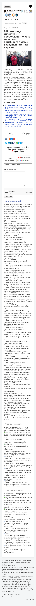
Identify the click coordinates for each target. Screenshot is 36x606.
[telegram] (22, 143)
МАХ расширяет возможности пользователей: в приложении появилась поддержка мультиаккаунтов (15, 212)
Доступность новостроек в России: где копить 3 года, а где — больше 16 (18, 256)
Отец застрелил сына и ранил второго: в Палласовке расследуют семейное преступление (17, 284)
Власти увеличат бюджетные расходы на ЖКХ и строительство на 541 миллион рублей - (18, 124)
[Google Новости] (24, 160)
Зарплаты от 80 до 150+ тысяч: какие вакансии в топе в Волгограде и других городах (17, 343)
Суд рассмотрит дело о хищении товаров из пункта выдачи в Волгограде (17, 261)
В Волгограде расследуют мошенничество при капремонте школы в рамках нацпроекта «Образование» (18, 369)
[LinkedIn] (9, 143)
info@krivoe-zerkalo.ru (13, 594)
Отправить (8, 196)
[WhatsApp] (17, 143)
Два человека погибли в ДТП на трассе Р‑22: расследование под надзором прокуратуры (17, 228)
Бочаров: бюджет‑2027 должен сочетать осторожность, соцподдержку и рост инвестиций (16, 405)
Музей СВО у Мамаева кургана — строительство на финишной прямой (17, 417)
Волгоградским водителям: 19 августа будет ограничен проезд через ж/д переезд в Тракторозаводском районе (17, 278)
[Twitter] (6, 143)
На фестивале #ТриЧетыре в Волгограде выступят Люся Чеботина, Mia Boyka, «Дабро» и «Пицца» (18, 311)
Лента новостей (13, 201)
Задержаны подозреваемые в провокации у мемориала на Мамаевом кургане (15, 240)
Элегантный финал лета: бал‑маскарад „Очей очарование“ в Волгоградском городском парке (17, 251)
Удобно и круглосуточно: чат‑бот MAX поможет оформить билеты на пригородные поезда (17, 266)
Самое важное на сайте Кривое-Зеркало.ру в (18, 148)
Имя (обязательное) (10, 169)
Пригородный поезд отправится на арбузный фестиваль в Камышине (16, 348)
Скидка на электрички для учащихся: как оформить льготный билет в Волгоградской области (18, 246)
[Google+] (14, 139)
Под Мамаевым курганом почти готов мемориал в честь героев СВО (18, 306)
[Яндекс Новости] (24, 157)
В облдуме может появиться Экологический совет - (18, 120)
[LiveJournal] (11, 143)
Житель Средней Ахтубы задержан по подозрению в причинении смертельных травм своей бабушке (17, 317)
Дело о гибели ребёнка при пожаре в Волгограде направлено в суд (17, 218)
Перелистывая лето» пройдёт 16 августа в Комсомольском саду (16, 337)
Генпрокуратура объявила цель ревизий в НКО (18, 499)
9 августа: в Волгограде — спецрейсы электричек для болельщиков (17, 395)
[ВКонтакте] (6, 139)
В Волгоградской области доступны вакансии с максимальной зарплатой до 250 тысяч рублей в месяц (17, 533)
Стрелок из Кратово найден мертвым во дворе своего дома (18, 522)
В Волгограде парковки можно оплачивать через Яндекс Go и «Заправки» (17, 374)
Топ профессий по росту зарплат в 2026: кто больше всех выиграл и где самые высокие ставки (17, 400)
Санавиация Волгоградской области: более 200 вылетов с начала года (14, 329)
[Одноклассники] (9, 139)
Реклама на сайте (8, 597)
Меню (7, 6)
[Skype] (19, 143)
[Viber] (14, 143)
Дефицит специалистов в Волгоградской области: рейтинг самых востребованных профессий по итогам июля (17, 295)
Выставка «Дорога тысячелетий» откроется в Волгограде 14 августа (17, 353)
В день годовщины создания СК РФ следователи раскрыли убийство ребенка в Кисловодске (17, 546)
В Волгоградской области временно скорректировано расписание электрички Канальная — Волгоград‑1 (18, 206)
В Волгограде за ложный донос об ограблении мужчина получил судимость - (18, 110)
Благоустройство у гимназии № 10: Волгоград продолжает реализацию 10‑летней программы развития (17, 411)
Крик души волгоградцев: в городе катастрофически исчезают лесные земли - (18, 115)
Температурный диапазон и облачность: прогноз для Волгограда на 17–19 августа (18, 301)
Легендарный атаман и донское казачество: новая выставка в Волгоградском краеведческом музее (17, 289)
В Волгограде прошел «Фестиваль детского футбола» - (18, 106)
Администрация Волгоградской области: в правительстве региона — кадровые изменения (17, 272)
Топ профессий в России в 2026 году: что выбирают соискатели (17, 333)
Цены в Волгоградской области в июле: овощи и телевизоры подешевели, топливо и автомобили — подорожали (17, 234)
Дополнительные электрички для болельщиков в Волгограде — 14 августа (15, 363)
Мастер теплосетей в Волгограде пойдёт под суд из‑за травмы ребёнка (17, 358)
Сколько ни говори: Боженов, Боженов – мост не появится (17, 511)
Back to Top (30, 599)
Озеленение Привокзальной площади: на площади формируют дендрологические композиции (16, 323)
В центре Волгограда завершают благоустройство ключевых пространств (17, 384)
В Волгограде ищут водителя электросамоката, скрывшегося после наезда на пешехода (17, 379)
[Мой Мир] (11, 139)
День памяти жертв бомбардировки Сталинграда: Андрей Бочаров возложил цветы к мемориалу (17, 223)
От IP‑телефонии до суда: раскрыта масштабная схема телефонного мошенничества (18, 389)
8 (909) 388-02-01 (20, 585)
